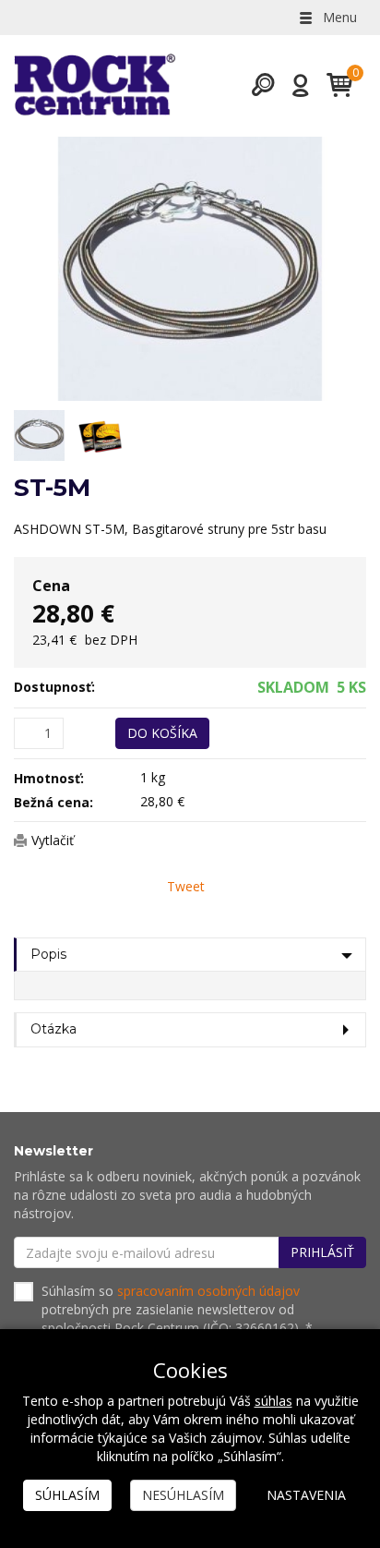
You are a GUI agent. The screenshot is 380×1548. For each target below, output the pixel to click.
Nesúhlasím (183, 1495)
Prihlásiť (322, 1252)
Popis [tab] (48, 954)
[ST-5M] (190, 269)
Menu (338, 17)
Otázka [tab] (53, 1029)
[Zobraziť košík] (332, 85)
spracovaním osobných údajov (208, 1291)
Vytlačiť (52, 840)
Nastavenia (306, 1495)
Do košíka (162, 733)
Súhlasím (67, 1495)
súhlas (273, 1400)
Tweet (186, 886)
